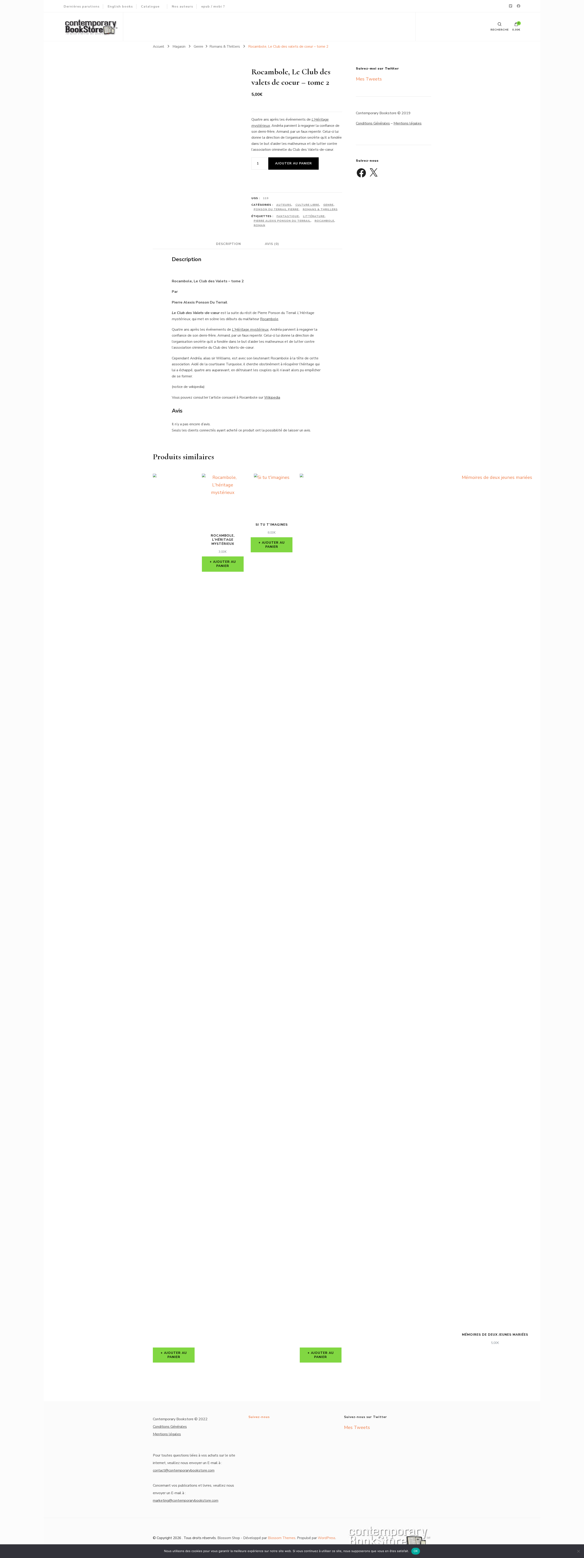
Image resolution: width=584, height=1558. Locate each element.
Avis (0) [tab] (272, 244)
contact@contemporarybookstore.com (183, 1470)
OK (416, 1551)
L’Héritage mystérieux (250, 329)
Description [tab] (228, 244)
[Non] (578, 1551)
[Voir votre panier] (516, 25)
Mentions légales (408, 123)
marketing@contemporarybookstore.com (185, 1500)
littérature (314, 216)
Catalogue (150, 6)
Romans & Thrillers (320, 209)
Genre (328, 205)
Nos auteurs (182, 6)
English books (120, 6)
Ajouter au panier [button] (175, 1355)
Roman (259, 225)
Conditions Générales (373, 123)
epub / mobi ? (213, 6)
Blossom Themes (281, 1538)
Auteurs (283, 205)
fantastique (287, 216)
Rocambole (324, 221)
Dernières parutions (81, 6)
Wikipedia (272, 397)
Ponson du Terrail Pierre (276, 209)
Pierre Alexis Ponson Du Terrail (282, 221)
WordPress (326, 1538)
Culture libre (307, 205)
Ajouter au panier (293, 163)
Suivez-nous (259, 1417)
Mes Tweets (369, 79)
